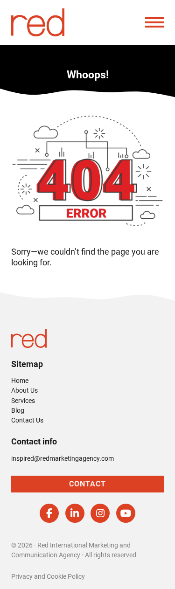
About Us (24, 390)
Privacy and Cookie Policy (48, 576)
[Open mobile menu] (154, 22)
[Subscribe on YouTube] (125, 513)
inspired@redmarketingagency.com (62, 458)
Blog (17, 410)
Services (23, 400)
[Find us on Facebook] (49, 513)
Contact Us (27, 420)
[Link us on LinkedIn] (74, 513)
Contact (87, 483)
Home (19, 380)
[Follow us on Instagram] (100, 513)
